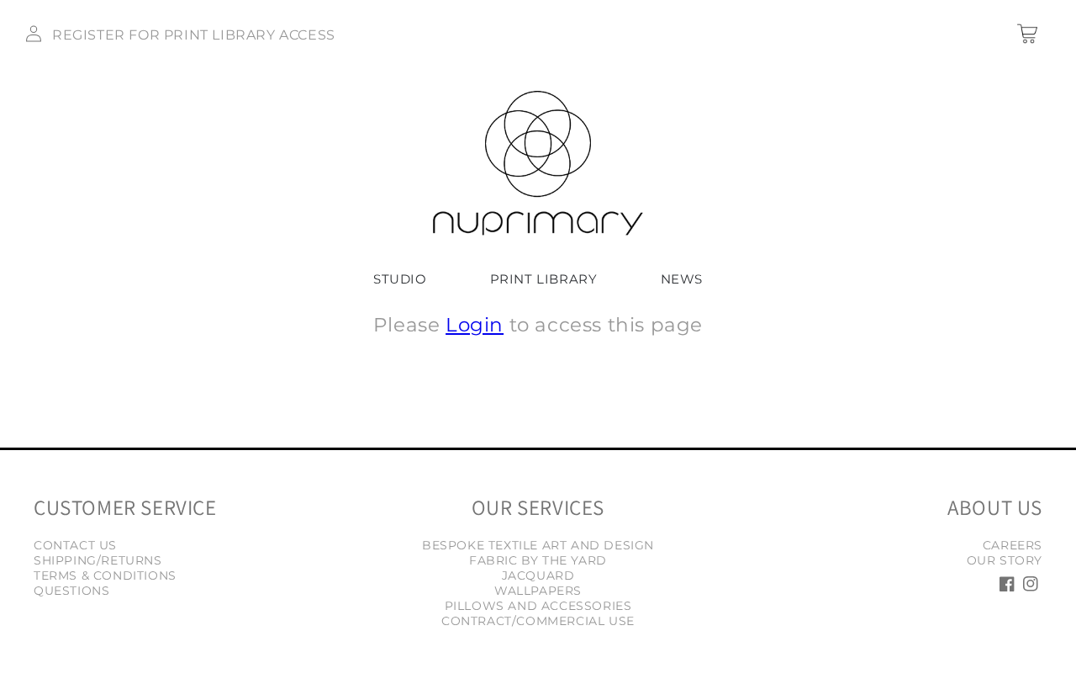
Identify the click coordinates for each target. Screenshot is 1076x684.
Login (475, 325)
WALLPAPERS (538, 590)
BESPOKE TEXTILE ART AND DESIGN (538, 545)
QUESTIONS (71, 590)
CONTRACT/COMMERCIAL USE (538, 620)
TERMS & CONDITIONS (105, 575)
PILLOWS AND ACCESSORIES (538, 605)
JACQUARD (538, 575)
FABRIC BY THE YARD (538, 560)
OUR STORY (1004, 560)
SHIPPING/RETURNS (98, 560)
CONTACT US (75, 545)
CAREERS (1012, 545)
